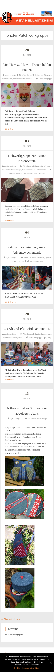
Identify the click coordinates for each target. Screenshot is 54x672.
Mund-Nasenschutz (16, 173)
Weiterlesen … (11, 129)
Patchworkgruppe (45, 79)
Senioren (41, 173)
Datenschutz (10, 653)
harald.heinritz (10, 75)
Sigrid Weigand (11, 258)
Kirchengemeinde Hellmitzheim (34, 170)
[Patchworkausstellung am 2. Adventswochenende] (27, 278)
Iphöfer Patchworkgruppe (22, 79)
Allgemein (48, 166)
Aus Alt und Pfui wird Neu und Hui (27, 329)
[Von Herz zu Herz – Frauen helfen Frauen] (27, 95)
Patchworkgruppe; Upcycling (40, 338)
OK (15, 668)
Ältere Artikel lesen (10, 619)
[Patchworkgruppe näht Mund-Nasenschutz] (27, 190)
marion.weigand (10, 166)
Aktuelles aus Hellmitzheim (32, 75)
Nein (19, 668)
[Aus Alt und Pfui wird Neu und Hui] (27, 354)
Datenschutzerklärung (31, 668)
